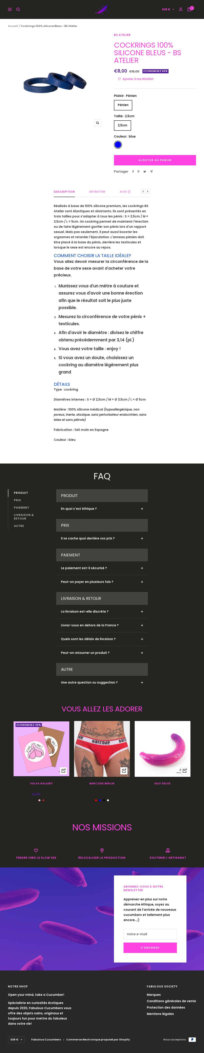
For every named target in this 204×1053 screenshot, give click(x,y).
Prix (17, 500)
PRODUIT (21, 493)
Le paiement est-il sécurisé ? (84, 568)
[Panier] (189, 9)
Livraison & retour (24, 516)
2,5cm (122, 125)
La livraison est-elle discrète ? (85, 611)
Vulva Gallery (41, 783)
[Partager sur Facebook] (133, 171)
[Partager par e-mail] (151, 171)
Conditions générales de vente (171, 1001)
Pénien (123, 105)
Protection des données (166, 1007)
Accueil (13, 26)
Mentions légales (160, 1014)
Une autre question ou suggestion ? (89, 682)
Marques (154, 995)
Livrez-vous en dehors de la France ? (90, 625)
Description (64, 192)
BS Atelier (122, 35)
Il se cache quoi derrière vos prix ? (88, 538)
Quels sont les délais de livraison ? (88, 639)
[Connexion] (180, 9)
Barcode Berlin (102, 783)
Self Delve (162, 783)
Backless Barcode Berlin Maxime (102, 789)
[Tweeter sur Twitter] (144, 171)
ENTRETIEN (97, 192)
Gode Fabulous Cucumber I (162, 789)
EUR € (166, 9)
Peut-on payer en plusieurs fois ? (87, 582)
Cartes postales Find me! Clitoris (41, 789)
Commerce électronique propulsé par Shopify (98, 1039)
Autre (19, 526)
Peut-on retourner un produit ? (85, 653)
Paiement (21, 508)
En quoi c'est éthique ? (79, 509)
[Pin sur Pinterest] (138, 171)
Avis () (125, 192)
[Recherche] (18, 9)
